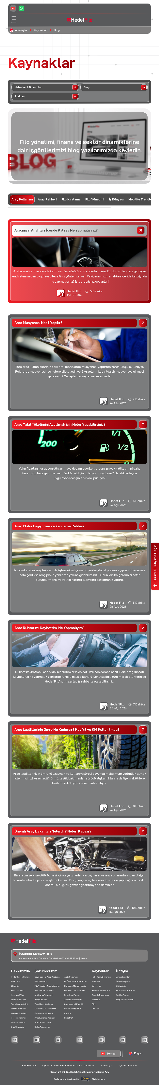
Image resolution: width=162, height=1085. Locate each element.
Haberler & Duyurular (101, 977)
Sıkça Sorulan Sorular (126, 990)
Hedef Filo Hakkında (20, 977)
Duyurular (96, 986)
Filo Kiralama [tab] (71, 199)
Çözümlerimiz (46, 971)
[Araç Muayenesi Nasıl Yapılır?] (143, 323)
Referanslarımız (18, 1018)
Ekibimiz (15, 986)
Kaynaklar (40, 30)
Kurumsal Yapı (17, 995)
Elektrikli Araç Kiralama (45, 1009)
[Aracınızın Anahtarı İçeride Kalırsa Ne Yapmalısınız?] (141, 230)
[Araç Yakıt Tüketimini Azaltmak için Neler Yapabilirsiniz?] (143, 424)
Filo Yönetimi (40, 981)
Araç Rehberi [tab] (47, 199)
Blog (57, 30)
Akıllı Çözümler (71, 977)
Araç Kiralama (41, 1000)
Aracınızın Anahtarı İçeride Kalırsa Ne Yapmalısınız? (56, 230)
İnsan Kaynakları (18, 1009)
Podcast (95, 1009)
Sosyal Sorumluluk (19, 1004)
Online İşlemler (123, 977)
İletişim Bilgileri (123, 981)
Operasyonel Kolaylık (74, 1004)
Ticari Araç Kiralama (44, 1004)
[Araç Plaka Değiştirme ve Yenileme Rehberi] (143, 526)
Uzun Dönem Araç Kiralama (47, 977)
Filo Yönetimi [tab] (94, 199)
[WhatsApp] (21, 8)
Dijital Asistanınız (42, 1027)
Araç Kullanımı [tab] (22, 199)
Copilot (67, 1013)
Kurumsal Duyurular (101, 990)
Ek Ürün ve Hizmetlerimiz (75, 981)
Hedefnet (68, 1018)
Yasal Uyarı (107, 1065)
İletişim (122, 971)
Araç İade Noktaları (124, 1000)
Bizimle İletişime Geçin (155, 563)
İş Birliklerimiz (17, 1027)
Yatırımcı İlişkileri (18, 1013)
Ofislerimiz (121, 986)
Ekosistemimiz (17, 990)
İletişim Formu (122, 995)
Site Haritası (29, 1065)
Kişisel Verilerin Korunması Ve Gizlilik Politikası (68, 1065)
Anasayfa (21, 30)
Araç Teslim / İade (43, 1022)
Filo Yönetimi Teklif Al (44, 990)
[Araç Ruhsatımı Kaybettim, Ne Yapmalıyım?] (143, 628)
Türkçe (111, 1053)
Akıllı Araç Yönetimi (43, 995)
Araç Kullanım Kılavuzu (45, 1018)
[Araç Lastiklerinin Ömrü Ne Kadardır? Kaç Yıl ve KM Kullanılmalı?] (143, 729)
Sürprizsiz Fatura (71, 995)
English (138, 1053)
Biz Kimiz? (15, 981)
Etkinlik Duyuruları (100, 995)
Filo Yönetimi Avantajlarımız (47, 986)
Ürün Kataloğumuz (72, 1009)
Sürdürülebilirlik (18, 1000)
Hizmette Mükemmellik (75, 986)
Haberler (96, 981)
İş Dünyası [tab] (116, 199)
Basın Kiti (96, 1000)
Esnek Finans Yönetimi (74, 990)
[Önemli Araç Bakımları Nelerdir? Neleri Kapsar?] (143, 831)
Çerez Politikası (128, 1065)
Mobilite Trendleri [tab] (141, 199)
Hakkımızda (20, 971)
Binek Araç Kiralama (44, 1013)
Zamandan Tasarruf (73, 1000)
